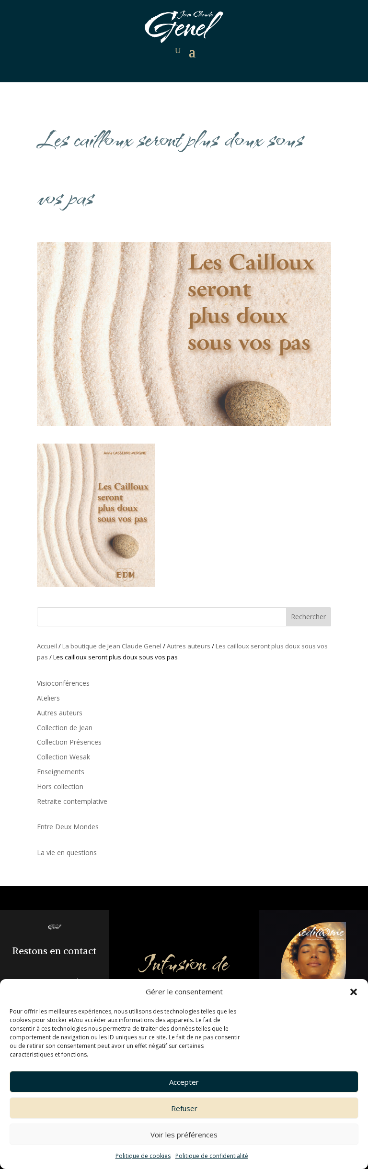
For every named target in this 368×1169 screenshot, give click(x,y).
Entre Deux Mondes (68, 826)
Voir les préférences (184, 1134)
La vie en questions (67, 852)
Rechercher (308, 616)
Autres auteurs (188, 646)
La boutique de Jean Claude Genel (111, 646)
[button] (353, 992)
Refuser (184, 1108)
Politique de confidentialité (211, 1156)
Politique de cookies (143, 1156)
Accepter (184, 1082)
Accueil (47, 646)
